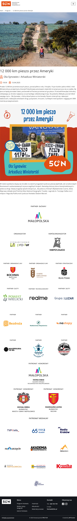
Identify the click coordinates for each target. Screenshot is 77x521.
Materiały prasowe (38, 509)
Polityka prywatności (8, 518)
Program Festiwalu (23, 503)
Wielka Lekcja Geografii (21, 507)
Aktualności (35, 506)
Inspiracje (35, 503)
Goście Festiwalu (22, 511)
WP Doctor (72, 518)
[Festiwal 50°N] (10, 3)
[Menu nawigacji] (73, 3)
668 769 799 (53, 504)
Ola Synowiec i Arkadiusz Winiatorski (24, 76)
